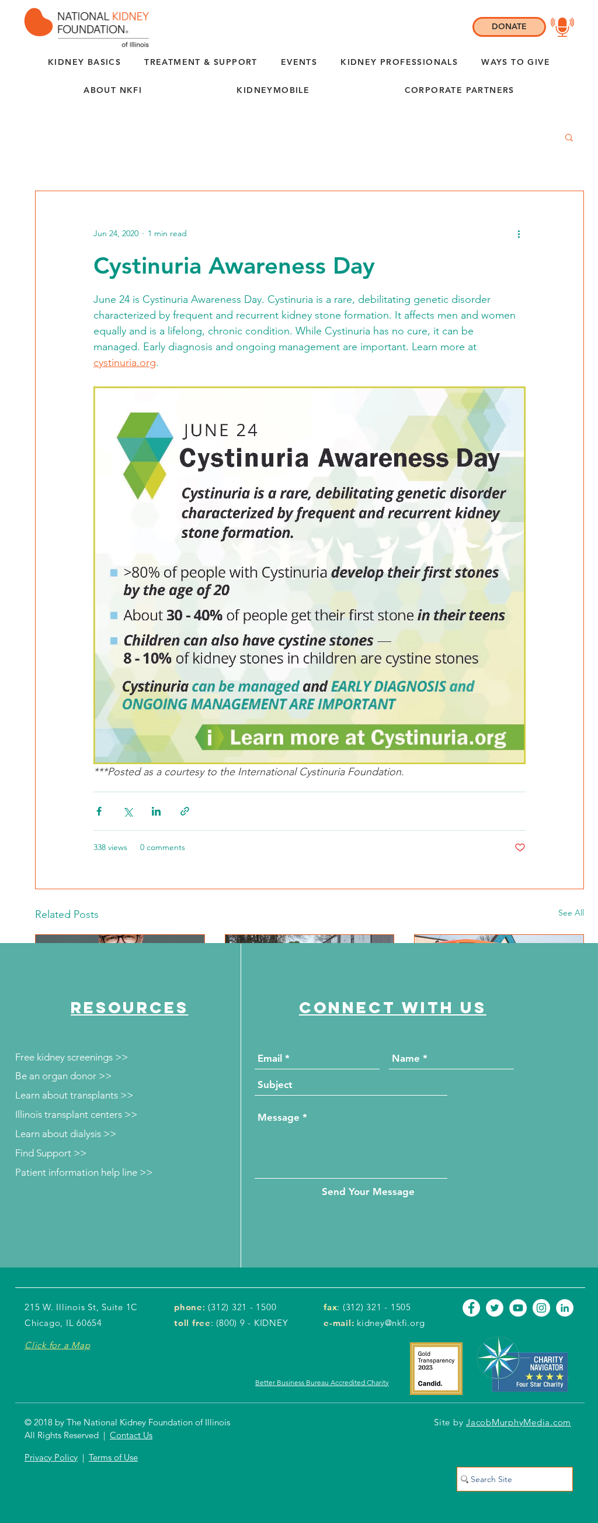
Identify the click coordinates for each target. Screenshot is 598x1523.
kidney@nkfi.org (391, 1322)
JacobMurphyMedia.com (518, 1422)
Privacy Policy (51, 1457)
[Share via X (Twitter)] (127, 811)
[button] (113, 90)
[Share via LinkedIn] (156, 811)
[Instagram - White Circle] (541, 1308)
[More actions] (519, 233)
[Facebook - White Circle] (471, 1308)
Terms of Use (113, 1457)
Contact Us (131, 1435)
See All (571, 912)
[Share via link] (184, 811)
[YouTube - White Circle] (518, 1308)
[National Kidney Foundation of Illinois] (84, 27)
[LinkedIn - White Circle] (564, 1308)
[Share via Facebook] (99, 811)
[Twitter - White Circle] (494, 1308)
